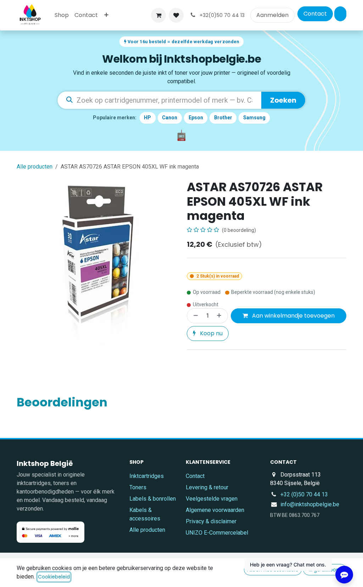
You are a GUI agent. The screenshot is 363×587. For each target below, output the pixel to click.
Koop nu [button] (211, 333)
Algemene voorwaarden (215, 510)
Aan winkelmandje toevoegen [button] (293, 316)
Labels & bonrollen (152, 498)
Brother (223, 117)
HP (147, 117)
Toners (137, 487)
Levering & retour (207, 487)
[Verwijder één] (194, 316)
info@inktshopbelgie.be (309, 504)
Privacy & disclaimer (211, 521)
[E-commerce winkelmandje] (158, 15)
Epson (196, 117)
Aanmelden (272, 15)
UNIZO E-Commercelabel (217, 532)
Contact (315, 14)
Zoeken (283, 100)
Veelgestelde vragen (212, 498)
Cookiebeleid (54, 576)
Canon (169, 117)
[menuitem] (62, 15)
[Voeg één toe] (220, 316)
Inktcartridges (146, 476)
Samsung (254, 117)
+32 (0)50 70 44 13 (304, 494)
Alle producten (147, 529)
